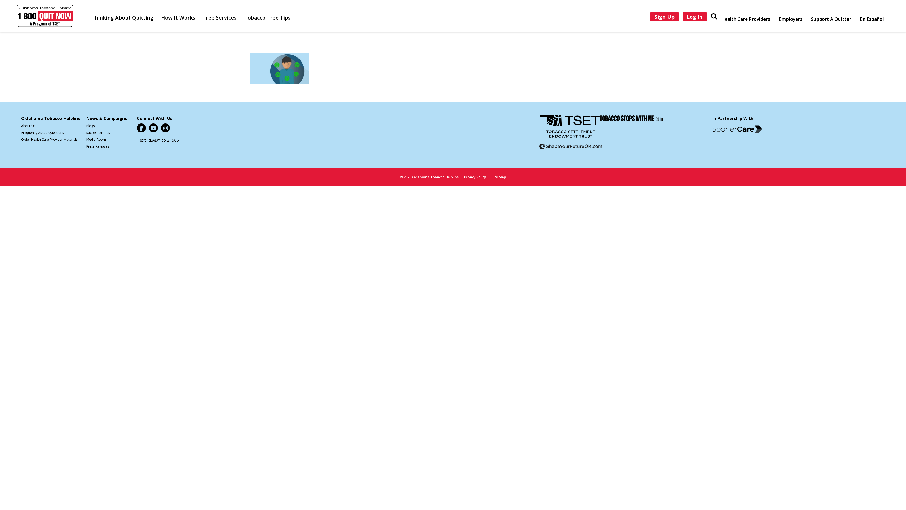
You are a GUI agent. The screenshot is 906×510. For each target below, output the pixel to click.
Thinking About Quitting (122, 17)
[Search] (714, 16)
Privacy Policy (475, 177)
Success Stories (98, 132)
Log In (695, 16)
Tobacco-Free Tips (267, 17)
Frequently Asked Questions (42, 132)
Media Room (96, 139)
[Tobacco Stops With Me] (631, 129)
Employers (790, 19)
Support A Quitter (831, 19)
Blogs (90, 125)
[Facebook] (141, 127)
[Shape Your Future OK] (570, 149)
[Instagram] (165, 127)
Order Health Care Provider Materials (49, 139)
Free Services (220, 17)
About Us (28, 125)
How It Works (178, 17)
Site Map (498, 177)
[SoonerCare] (737, 129)
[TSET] (569, 129)
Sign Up (664, 16)
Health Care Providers (745, 19)
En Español (872, 19)
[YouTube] (153, 127)
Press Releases (97, 146)
